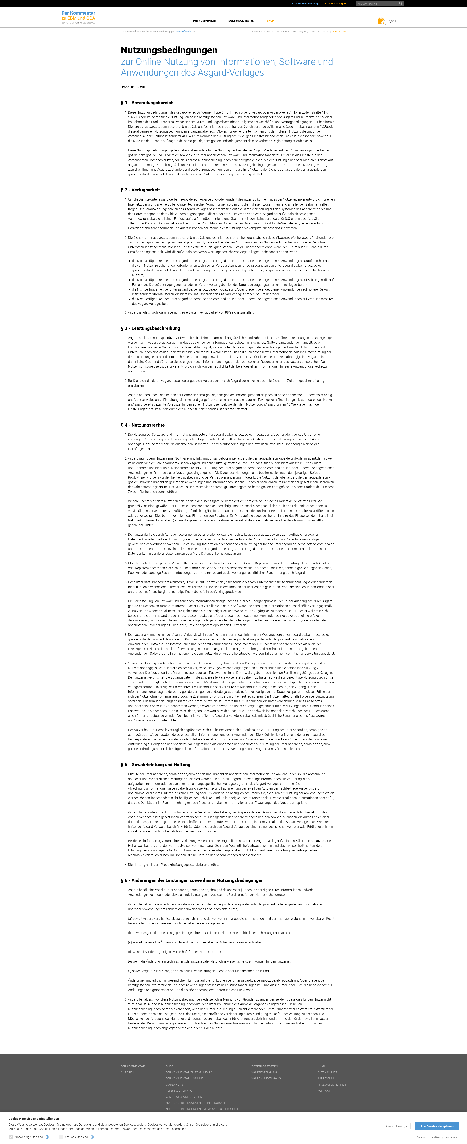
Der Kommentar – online (184, 1078)
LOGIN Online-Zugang (305, 3)
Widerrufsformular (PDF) (292, 31)
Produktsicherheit (331, 1084)
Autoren (127, 1072)
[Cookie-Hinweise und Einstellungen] (47, 1137)
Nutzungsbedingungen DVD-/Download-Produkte (203, 1109)
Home (321, 1066)
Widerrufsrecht (183, 31)
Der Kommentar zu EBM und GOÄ (190, 1072)
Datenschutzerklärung (429, 1137)
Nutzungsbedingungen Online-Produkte (196, 1103)
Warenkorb (339, 31)
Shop (270, 20)
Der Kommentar (204, 20)
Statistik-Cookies (76, 1137)
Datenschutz (320, 31)
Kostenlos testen (241, 20)
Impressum (452, 1137)
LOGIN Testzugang (336, 3)
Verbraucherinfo (262, 31)
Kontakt (323, 1090)
